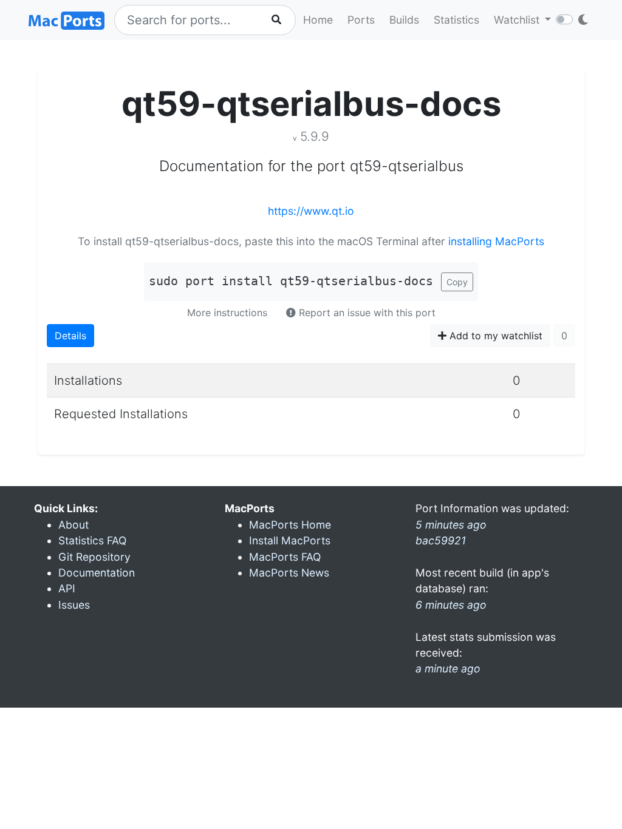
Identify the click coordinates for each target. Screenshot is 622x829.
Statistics (456, 19)
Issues (74, 604)
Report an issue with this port (366, 312)
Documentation (96, 572)
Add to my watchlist (494, 336)
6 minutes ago (451, 604)
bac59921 (440, 540)
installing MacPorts (496, 241)
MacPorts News (289, 572)
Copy (457, 282)
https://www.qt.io (311, 211)
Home (318, 19)
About (73, 524)
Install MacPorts (289, 540)
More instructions (227, 312)
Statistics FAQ (92, 540)
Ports (361, 19)
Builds (404, 19)
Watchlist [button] (518, 19)
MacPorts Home (290, 524)
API (66, 588)
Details (70, 336)
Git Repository (94, 556)
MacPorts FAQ (285, 556)
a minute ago (447, 668)
